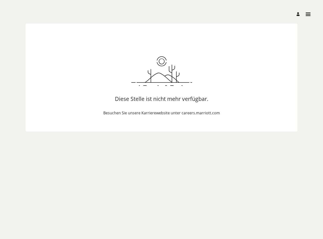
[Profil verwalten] (299, 14)
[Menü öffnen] (308, 14)
